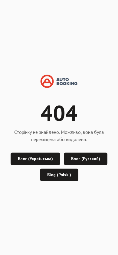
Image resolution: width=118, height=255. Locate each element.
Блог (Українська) (35, 158)
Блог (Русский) (85, 158)
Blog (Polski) (59, 174)
